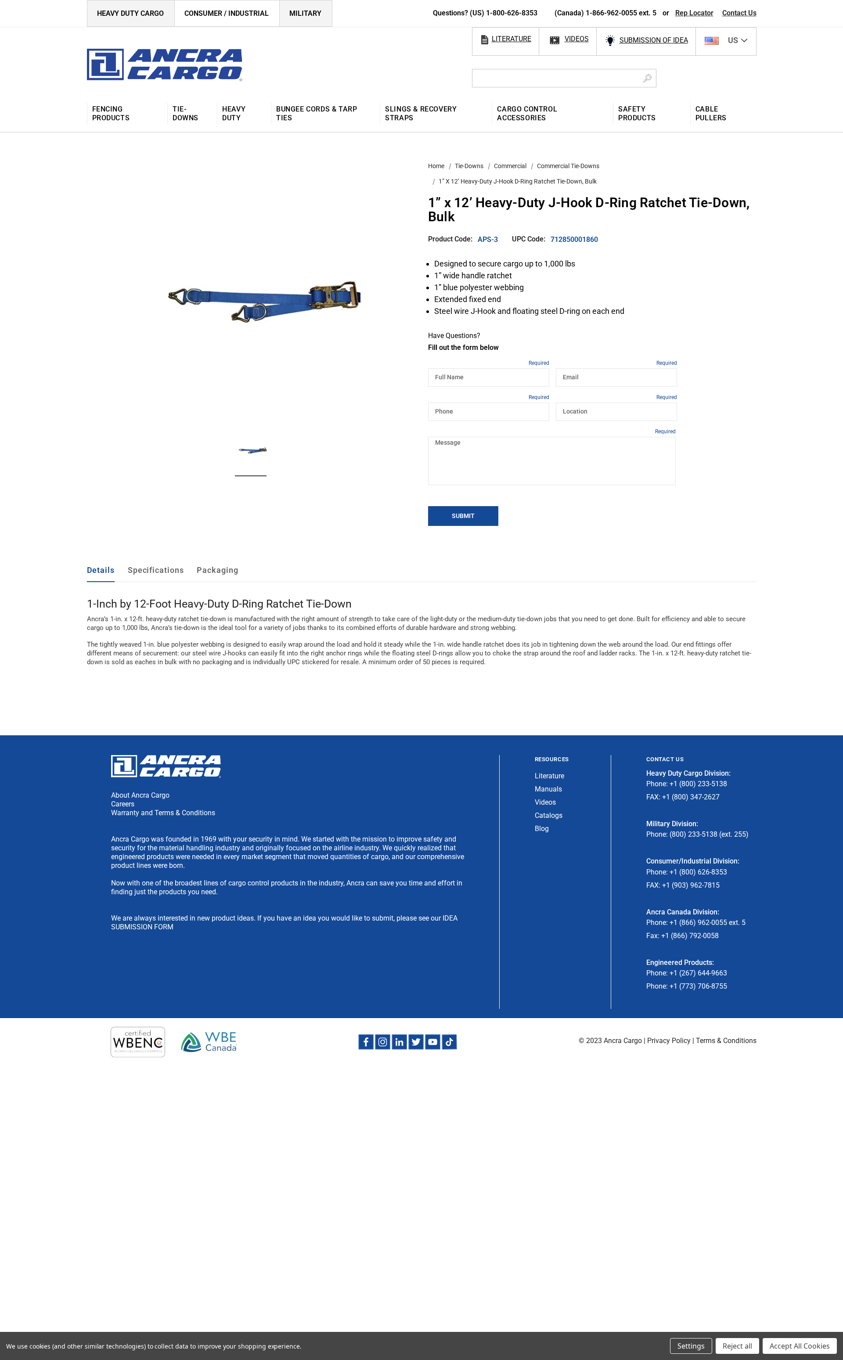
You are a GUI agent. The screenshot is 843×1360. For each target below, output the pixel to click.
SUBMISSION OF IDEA (654, 40)
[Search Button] (647, 78)
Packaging (217, 570)
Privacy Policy (669, 1040)
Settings (691, 1346)
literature (511, 39)
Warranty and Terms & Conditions (163, 813)
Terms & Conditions (726, 1040)
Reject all (737, 1346)
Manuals (548, 789)
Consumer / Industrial (226, 13)
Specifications (156, 570)
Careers (122, 804)
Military (305, 13)
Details (101, 570)
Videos (545, 802)
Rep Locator (694, 13)
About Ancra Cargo (140, 795)
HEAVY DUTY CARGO (130, 13)
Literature (549, 776)
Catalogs (548, 815)
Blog (542, 828)
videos (577, 39)
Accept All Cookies (800, 1346)
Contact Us (739, 13)
